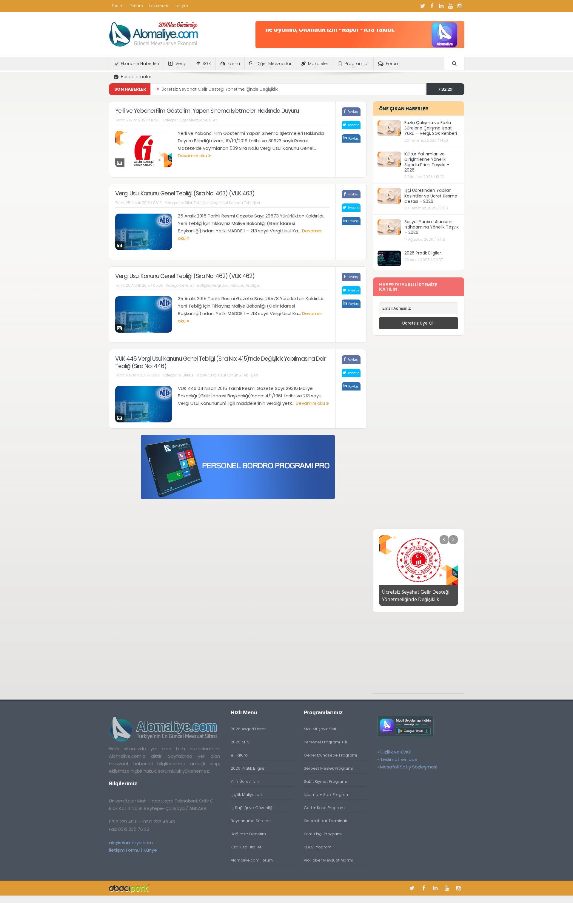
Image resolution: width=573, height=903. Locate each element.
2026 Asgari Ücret (248, 729)
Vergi (180, 64)
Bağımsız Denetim (248, 834)
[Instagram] (459, 5)
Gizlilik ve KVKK (396, 752)
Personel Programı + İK (326, 742)
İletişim (181, 5)
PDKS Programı (318, 847)
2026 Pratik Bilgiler (422, 253)
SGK (207, 64)
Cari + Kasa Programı (325, 808)
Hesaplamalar (136, 77)
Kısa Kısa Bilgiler (246, 847)
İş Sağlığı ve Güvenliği (252, 808)
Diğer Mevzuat (191, 120)
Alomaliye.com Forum (252, 860)
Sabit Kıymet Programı (325, 781)
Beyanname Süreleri (251, 821)
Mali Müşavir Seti (320, 729)
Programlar (357, 64)
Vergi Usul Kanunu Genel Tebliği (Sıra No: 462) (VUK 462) (185, 276)
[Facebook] (432, 5)
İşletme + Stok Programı (327, 794)
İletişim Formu (124, 850)
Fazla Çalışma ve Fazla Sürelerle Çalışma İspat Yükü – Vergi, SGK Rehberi (430, 128)
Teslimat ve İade (399, 759)
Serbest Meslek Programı (328, 768)
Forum (118, 5)
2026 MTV (240, 742)
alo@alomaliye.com (131, 842)
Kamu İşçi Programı (323, 834)
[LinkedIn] (441, 5)
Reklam (136, 5)
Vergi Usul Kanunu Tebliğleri (235, 202)
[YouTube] (450, 5)
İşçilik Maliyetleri (246, 794)
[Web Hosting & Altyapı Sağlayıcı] (129, 888)
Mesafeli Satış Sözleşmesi (408, 767)
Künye (150, 850)
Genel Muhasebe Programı (330, 755)
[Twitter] (422, 5)
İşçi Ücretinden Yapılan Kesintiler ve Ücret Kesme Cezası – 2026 (430, 195)
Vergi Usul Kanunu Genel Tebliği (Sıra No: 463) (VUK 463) (185, 193)
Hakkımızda (159, 5)
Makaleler (318, 64)
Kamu (233, 64)
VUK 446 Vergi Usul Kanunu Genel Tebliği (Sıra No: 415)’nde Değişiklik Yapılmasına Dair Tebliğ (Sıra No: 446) (220, 362)
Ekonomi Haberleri (140, 64)
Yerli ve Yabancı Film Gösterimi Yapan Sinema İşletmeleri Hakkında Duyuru (207, 111)
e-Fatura (199, 375)
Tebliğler (201, 202)
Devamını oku (193, 155)
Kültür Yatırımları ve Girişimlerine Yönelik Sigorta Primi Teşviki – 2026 (426, 162)
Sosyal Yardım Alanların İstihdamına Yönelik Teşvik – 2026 (431, 227)
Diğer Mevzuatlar (274, 64)
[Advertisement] (418, 431)
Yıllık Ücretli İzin (245, 781)
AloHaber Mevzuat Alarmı (328, 860)
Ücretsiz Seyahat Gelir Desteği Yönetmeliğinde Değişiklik (219, 89)
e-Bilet (211, 120)
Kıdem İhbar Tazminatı (325, 821)
